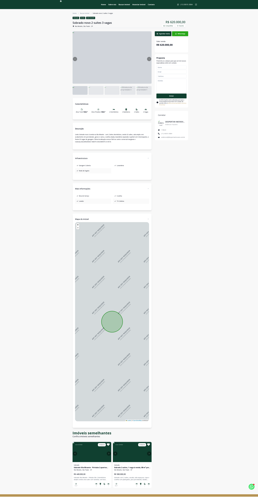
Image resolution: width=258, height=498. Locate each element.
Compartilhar (169, 26)
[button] (75, 59)
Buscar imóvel (124, 4)
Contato (151, 4)
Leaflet (129, 420)
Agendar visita (164, 34)
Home (103, 4)
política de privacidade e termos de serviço (172, 104)
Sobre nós (112, 4)
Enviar (171, 96)
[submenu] (196, 4)
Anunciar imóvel (138, 4)
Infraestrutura (81, 158)
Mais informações (82, 188)
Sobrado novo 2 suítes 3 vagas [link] (103, 13)
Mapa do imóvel (82, 219)
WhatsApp (181, 34)
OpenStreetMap (137, 420)
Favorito (181, 26)
